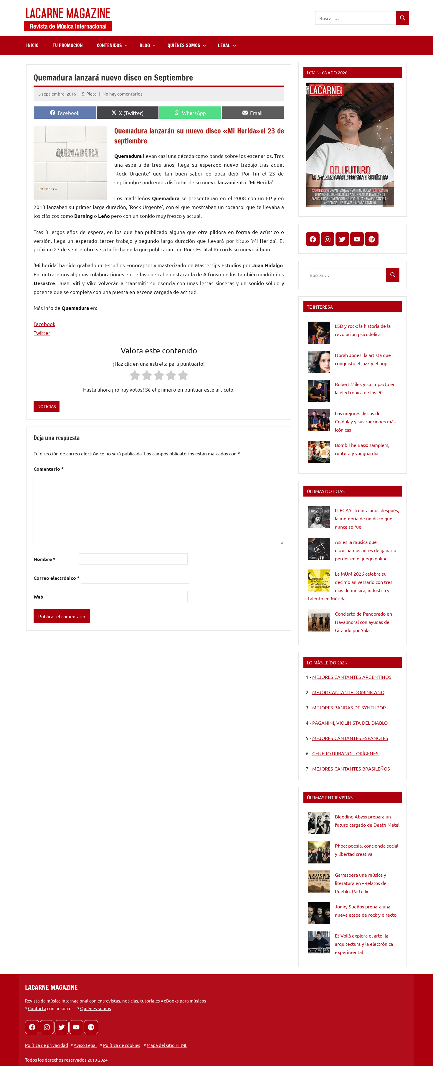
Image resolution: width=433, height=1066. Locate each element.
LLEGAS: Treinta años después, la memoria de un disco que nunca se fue (367, 518)
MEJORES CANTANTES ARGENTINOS (351, 677)
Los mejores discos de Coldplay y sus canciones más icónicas (365, 421)
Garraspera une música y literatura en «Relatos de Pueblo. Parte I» (360, 883)
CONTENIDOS (109, 45)
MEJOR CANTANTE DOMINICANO (348, 692)
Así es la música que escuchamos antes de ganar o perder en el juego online (365, 550)
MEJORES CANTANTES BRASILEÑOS (351, 768)
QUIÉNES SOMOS (184, 45)
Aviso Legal (85, 1045)
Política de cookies (121, 1045)
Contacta (37, 1008)
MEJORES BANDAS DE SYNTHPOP (349, 707)
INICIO (32, 45)
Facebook (44, 324)
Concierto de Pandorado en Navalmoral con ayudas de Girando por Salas (363, 622)
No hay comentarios (123, 93)
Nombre (44, 559)
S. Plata (89, 93)
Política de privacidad (46, 1045)
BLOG (145, 45)
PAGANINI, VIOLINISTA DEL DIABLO (350, 723)
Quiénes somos (95, 1008)
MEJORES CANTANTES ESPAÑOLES (350, 738)
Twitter (42, 333)
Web (38, 597)
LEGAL (224, 45)
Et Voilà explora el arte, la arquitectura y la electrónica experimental (364, 944)
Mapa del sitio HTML (167, 1045)
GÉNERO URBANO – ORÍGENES (345, 753)
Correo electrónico (57, 578)
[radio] (134, 376)
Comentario (49, 469)
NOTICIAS (46, 406)
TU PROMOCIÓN (68, 45)
